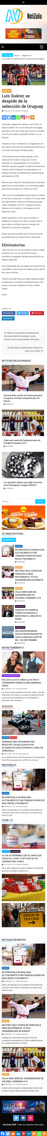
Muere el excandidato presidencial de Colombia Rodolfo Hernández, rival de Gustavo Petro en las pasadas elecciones (21, 336)
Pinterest (38, 313)
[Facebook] (4, 117)
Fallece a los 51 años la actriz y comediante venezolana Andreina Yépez (21, 682)
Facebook (9, 313)
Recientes (8, 540)
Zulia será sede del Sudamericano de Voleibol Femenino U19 (28, 595)
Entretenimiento (13, 647)
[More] (32, 117)
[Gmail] (28, 117)
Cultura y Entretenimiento (11, 675)
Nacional (19, 546)
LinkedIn (9, 318)
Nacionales (9, 764)
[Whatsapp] (18, 117)
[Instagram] (23, 117)
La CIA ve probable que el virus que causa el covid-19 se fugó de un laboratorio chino (22, 858)
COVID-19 (7, 820)
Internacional (20, 606)
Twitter (23, 313)
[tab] (9, 540)
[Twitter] (9, 117)
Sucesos (7, 706)
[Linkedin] (13, 117)
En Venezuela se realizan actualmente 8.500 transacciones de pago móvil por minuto (23, 800)
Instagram (30, 1118)
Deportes (7, 91)
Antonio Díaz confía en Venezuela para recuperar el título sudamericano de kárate (23, 398)
